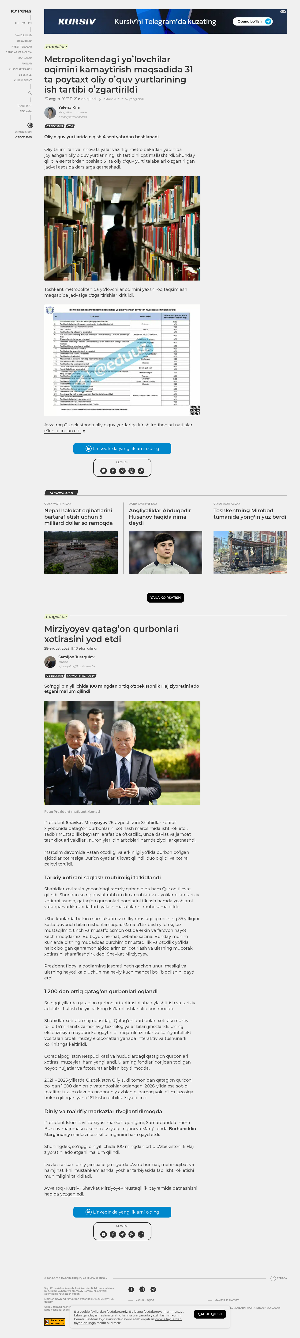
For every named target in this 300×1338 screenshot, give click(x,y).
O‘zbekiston (54, 126)
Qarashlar (24, 41)
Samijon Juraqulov (76, 657)
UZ (23, 23)
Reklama (26, 111)
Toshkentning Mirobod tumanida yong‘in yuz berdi (250, 513)
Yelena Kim (69, 107)
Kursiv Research (20, 69)
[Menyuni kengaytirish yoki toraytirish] (30, 93)
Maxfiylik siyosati (227, 1300)
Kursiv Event (23, 80)
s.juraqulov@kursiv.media (76, 666)
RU (17, 23)
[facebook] (131, 1289)
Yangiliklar (23, 35)
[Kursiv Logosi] (21, 11)
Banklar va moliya (19, 52)
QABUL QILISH (210, 1314)
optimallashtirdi (157, 155)
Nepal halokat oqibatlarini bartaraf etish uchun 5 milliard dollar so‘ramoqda (78, 516)
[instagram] (142, 1289)
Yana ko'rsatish (165, 598)
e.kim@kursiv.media (72, 117)
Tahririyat (24, 105)
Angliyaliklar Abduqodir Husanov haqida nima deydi (160, 516)
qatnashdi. (185, 840)
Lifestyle (25, 74)
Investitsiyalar (21, 46)
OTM (70, 126)
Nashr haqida (144, 1300)
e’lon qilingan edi (62, 430)
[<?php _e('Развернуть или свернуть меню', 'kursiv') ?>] (30, 125)
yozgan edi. (72, 1194)
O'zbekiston (23, 137)
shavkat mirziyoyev (81, 675)
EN (30, 23)
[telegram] (153, 1289)
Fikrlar (27, 63)
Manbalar (25, 58)
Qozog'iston (23, 132)
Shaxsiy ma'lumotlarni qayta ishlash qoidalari (247, 1308)
